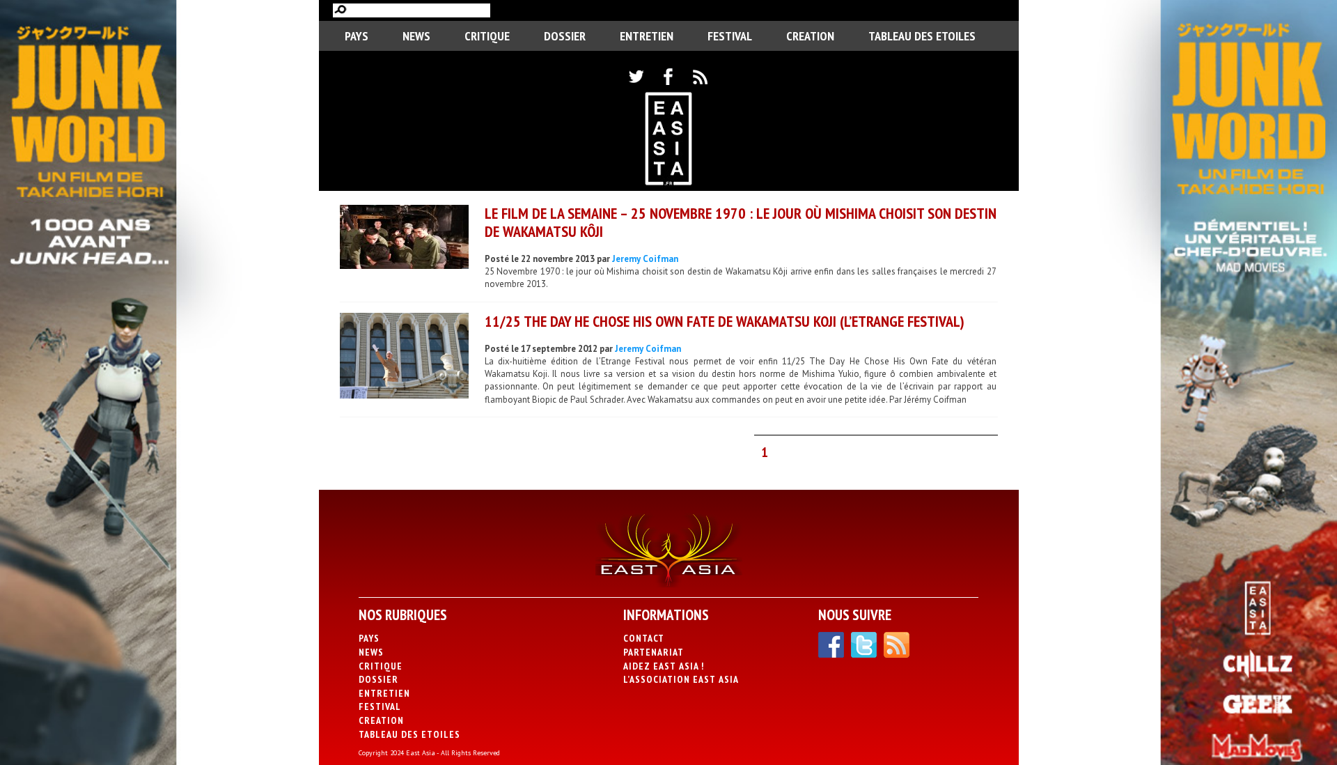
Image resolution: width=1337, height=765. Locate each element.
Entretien (646, 36)
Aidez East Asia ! (663, 666)
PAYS (356, 36)
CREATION (810, 36)
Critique (487, 36)
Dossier (565, 36)
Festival (729, 36)
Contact (643, 638)
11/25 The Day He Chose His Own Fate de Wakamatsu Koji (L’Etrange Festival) (724, 321)
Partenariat (653, 652)
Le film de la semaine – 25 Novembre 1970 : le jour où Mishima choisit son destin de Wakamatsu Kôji (740, 221)
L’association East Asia (681, 679)
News (416, 36)
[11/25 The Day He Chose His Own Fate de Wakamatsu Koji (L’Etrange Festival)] (404, 357)
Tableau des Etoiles (922, 36)
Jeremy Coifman (645, 259)
